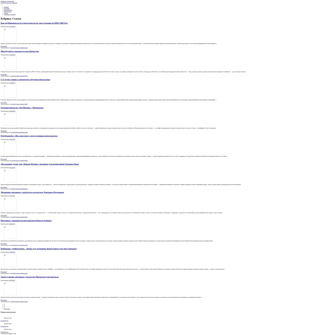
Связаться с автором (9, 14)
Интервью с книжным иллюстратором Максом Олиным (26, 220)
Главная (6, 7)
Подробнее (4, 46)
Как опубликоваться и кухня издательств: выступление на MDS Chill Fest (34, 23)
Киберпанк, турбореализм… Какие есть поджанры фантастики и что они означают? (39, 249)
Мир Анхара (7, 11)
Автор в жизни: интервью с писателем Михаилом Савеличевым (30, 277)
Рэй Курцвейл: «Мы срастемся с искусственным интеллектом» (29, 136)
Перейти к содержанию (7, 1)
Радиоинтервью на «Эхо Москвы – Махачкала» (22, 108)
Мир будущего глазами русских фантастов (20, 51)
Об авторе (7, 8)
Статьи (6, 13)
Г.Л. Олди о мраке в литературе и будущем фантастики (25, 79)
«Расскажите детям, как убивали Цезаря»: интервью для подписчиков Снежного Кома (40, 164)
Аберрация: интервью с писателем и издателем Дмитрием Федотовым (32, 192)
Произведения (8, 10)
